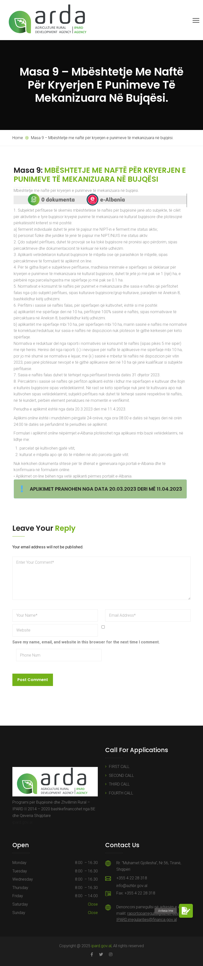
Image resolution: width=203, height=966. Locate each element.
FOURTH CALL (121, 793)
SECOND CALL (121, 775)
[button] (186, 911)
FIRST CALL (119, 766)
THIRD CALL (119, 784)
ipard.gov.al (22, 822)
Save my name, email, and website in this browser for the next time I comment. (86, 642)
